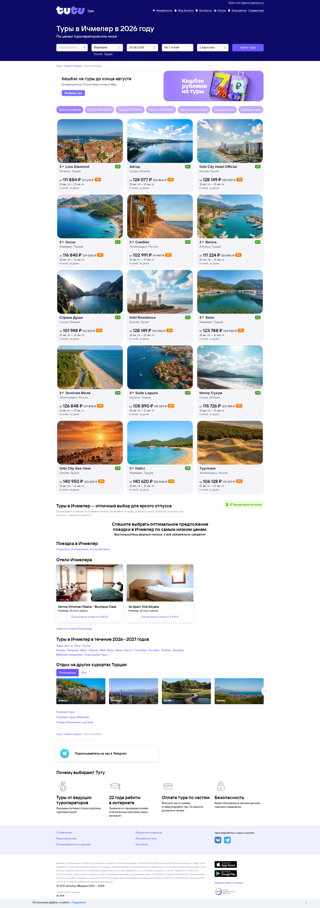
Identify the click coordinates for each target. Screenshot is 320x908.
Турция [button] (108, 53)
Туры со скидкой (70, 109)
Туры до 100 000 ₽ (99, 109)
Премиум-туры (251, 109)
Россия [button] (98, 53)
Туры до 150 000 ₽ (130, 109)
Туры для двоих (224, 109)
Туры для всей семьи (194, 109)
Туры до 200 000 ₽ (161, 109)
